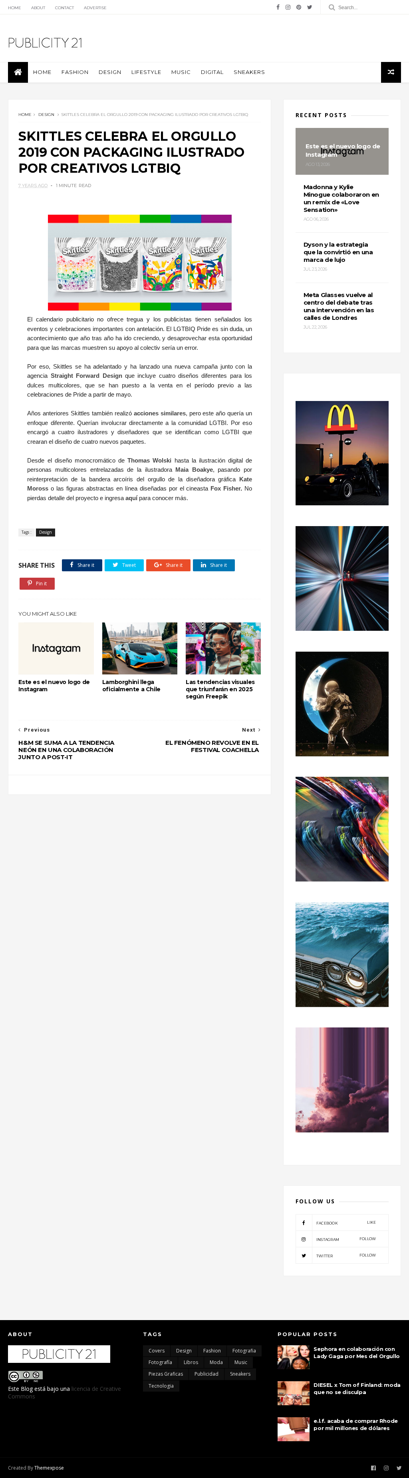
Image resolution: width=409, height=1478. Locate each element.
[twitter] (309, 7)
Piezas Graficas (166, 1373)
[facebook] (278, 7)
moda (216, 1362)
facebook (346, 1222)
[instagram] (288, 7)
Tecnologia (161, 1385)
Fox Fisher (225, 488)
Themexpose (49, 1467)
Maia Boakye (194, 469)
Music (181, 72)
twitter (346, 1255)
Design (110, 72)
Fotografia (244, 1350)
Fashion (75, 72)
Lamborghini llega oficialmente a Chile (131, 685)
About (38, 7)
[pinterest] (298, 7)
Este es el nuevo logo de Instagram (53, 685)
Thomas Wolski (149, 460)
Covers (157, 1350)
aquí (131, 498)
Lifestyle (146, 72)
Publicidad (206, 1373)
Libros (191, 1362)
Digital (212, 72)
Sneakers (249, 72)
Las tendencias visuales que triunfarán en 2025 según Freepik (220, 689)
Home (14, 7)
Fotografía (160, 1362)
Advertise (95, 7)
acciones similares (160, 413)
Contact (64, 7)
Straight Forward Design (86, 375)
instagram (346, 1239)
